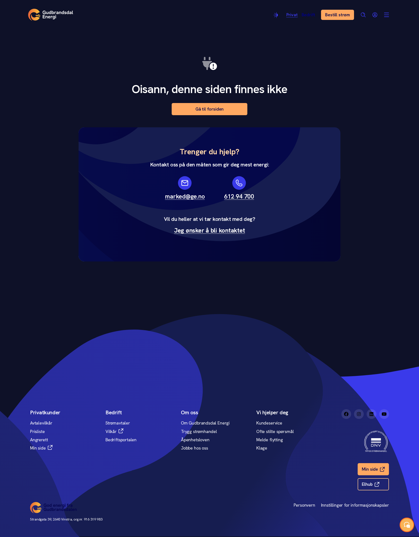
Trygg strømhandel (199, 431)
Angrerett (39, 439)
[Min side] (375, 14)
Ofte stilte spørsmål (275, 431)
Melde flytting (269, 439)
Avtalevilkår (41, 423)
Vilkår (111, 431)
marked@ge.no (185, 196)
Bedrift (308, 14)
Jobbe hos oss (194, 448)
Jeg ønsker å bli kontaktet (209, 230)
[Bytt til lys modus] (276, 15)
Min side (38, 448)
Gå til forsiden (209, 109)
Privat (292, 14)
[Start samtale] (407, 525)
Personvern (304, 505)
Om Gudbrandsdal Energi (205, 423)
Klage (261, 448)
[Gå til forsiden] (50, 15)
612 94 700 (239, 196)
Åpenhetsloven (195, 439)
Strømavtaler (117, 423)
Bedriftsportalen (121, 439)
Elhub (367, 484)
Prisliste (37, 431)
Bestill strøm (337, 14)
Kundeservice (269, 423)
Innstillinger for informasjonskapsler (355, 505)
